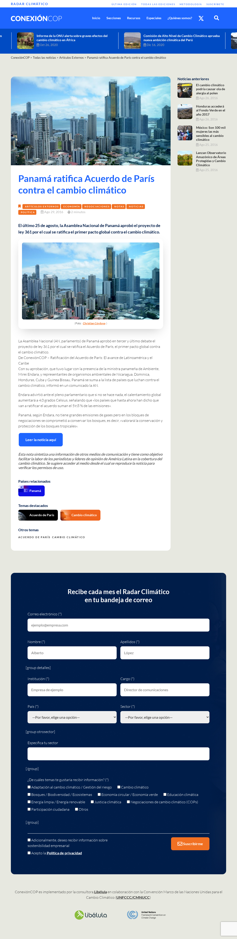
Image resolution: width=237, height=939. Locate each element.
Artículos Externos (42, 206)
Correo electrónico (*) (45, 614)
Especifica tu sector (43, 742)
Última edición (124, 4)
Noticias (136, 206)
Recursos (133, 18)
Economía (71, 206)
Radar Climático (29, 4)
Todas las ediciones (158, 4)
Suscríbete (215, 4)
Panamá (35, 491)
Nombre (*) (36, 641)
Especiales (154, 18)
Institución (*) (38, 678)
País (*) (33, 706)
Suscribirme (192, 843)
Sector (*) (127, 706)
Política (28, 212)
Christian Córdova (94, 323)
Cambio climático (84, 515)
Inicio (96, 18)
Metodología (191, 4)
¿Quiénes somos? (180, 18)
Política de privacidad (64, 853)
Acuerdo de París (100, 346)
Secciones (113, 18)
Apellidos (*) (130, 641)
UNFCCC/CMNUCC (133, 897)
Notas (119, 206)
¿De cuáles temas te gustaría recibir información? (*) (68, 779)
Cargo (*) (127, 678)
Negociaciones (97, 206)
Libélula (100, 892)
